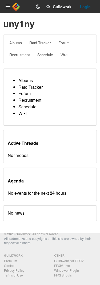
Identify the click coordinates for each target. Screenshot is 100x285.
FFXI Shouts (63, 275)
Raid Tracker (30, 87)
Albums (25, 80)
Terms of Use (13, 275)
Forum (24, 93)
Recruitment (29, 100)
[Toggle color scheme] (38, 6)
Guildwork (23, 234)
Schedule (27, 107)
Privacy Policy (14, 270)
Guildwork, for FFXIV (69, 260)
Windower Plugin (66, 270)
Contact (9, 265)
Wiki (22, 113)
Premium (10, 260)
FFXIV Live (62, 265)
